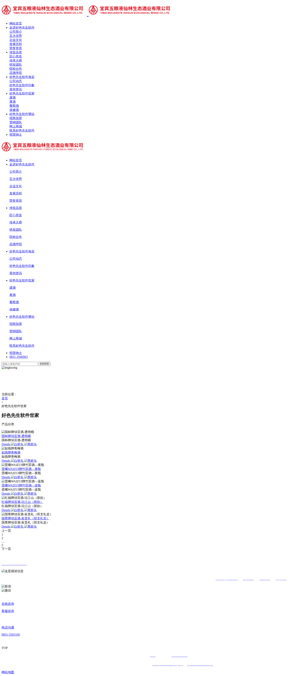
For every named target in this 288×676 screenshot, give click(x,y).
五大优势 (15, 35)
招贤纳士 (15, 134)
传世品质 (15, 52)
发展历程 (15, 44)
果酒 (12, 101)
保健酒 (14, 110)
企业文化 (15, 40)
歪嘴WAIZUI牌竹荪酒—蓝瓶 (21, 485)
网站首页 (15, 23)
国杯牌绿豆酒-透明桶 (16, 436)
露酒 (12, 97)
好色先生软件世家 (21, 93)
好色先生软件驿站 (21, 114)
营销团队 (15, 122)
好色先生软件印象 (21, 85)
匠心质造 (15, 56)
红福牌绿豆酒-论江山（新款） (22, 502)
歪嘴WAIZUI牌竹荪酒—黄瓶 (21, 469)
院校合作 (15, 68)
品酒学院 (15, 72)
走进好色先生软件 (21, 27)
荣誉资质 (15, 48)
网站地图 (8, 672)
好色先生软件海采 (21, 77)
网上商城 (15, 126)
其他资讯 (15, 89)
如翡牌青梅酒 (11, 452)
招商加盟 (15, 118)
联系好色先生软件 (21, 130)
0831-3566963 (18, 356)
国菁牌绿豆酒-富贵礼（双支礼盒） (26, 518)
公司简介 (15, 31)
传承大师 (15, 60)
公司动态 (15, 81)
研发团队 (15, 64)
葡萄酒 (14, 105)
